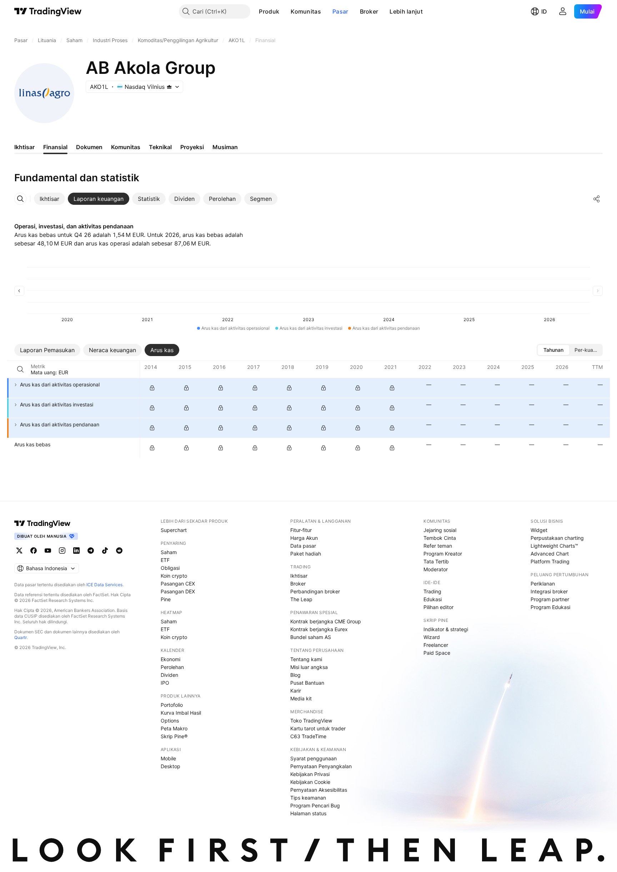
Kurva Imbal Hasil (181, 713)
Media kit (301, 698)
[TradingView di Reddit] (119, 551)
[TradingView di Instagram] (62, 551)
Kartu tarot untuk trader (318, 728)
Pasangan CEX (178, 584)
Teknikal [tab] (160, 147)
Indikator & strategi (445, 629)
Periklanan (543, 584)
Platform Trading (550, 561)
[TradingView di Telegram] (91, 551)
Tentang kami (306, 659)
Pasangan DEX (178, 591)
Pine (166, 599)
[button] (284, 11)
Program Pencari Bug (315, 805)
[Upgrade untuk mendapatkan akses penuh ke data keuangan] (152, 388)
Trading (432, 591)
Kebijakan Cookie (310, 782)
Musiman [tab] (225, 147)
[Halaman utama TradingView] (48, 11)
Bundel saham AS (310, 637)
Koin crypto (174, 576)
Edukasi (432, 599)
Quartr (20, 637)
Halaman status (308, 813)
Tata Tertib (436, 561)
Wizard (431, 637)
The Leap (301, 599)
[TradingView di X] (19, 551)
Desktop (170, 766)
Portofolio (172, 705)
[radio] (553, 350)
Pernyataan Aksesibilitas (318, 790)
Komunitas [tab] (125, 147)
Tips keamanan (308, 798)
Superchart (174, 530)
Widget (539, 530)
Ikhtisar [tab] (24, 147)
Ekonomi (170, 659)
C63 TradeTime (308, 736)
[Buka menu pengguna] (563, 11)
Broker (369, 11)
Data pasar (303, 546)
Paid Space (436, 653)
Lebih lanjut (406, 11)
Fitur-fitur (301, 530)
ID (544, 11)
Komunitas (306, 11)
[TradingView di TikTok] (105, 551)
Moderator (435, 569)
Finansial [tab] (55, 147)
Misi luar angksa (309, 667)
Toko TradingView (311, 721)
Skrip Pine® (174, 736)
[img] (169, 86)
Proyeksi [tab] (192, 147)
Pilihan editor (438, 607)
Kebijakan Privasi (310, 774)
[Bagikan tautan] (597, 199)
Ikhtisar (298, 576)
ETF (165, 560)
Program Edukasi (550, 607)
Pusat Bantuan (307, 683)
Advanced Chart (550, 554)
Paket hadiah (305, 554)
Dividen (169, 675)
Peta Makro (174, 728)
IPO (165, 683)
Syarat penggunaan (313, 758)
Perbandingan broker (315, 591)
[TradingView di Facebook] (34, 551)
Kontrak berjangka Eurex (319, 629)
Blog (295, 675)
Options (170, 721)
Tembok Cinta (439, 538)
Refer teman (437, 546)
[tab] (49, 199)
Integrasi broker (549, 591)
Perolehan (172, 667)
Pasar (340, 11)
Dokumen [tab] (89, 147)
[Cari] (20, 369)
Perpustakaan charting (557, 538)
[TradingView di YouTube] (48, 551)
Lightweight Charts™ (554, 546)
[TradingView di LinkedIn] (76, 551)
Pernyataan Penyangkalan (321, 766)
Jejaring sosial (439, 530)
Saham (169, 552)
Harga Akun (304, 538)
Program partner (550, 599)
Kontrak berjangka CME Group (325, 621)
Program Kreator (442, 554)
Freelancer (435, 645)
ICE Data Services (104, 584)
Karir (295, 691)
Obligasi (170, 568)
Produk (269, 11)
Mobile (168, 758)
